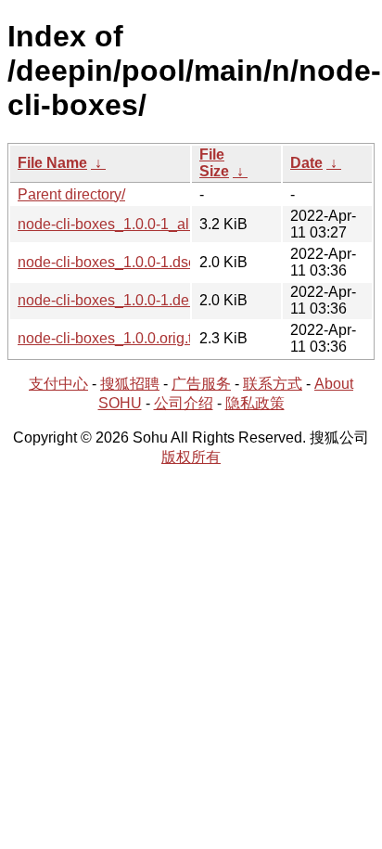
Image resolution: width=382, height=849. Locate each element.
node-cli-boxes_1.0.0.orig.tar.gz (120, 338)
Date (306, 163)
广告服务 (201, 384)
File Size (214, 163)
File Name (52, 163)
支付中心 (58, 384)
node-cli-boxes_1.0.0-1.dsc (107, 262)
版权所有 (191, 457)
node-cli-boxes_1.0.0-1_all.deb (120, 224)
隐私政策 (255, 403)
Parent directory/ (71, 194)
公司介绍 (183, 403)
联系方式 (272, 384)
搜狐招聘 (129, 384)
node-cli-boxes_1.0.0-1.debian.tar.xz (137, 300)
